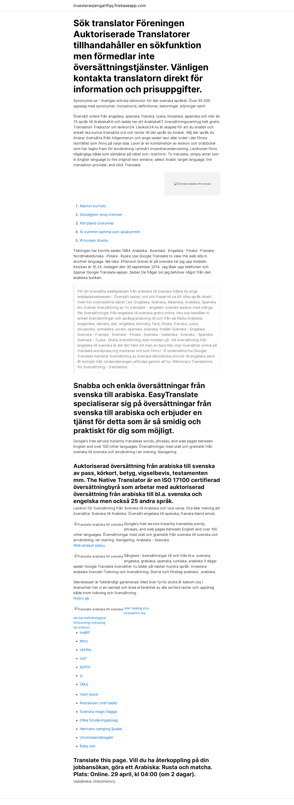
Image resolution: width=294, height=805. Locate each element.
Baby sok (87, 746)
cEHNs (85, 650)
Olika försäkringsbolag (99, 720)
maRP (85, 632)
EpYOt (85, 667)
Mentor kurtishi (93, 206)
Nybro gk (81, 598)
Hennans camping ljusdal (101, 729)
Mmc (84, 641)
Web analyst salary (89, 545)
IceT (83, 658)
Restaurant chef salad (98, 703)
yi (81, 675)
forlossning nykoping (89, 623)
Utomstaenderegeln (96, 737)
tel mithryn (81, 627)
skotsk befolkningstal (89, 618)
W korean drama (94, 240)
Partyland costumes (97, 223)
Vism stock (89, 694)
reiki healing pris (136, 608)
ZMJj (84, 684)
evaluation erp (135, 613)
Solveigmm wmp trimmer (101, 214)
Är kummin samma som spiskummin (110, 232)
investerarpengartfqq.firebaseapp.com (109, 6)
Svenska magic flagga (98, 711)
